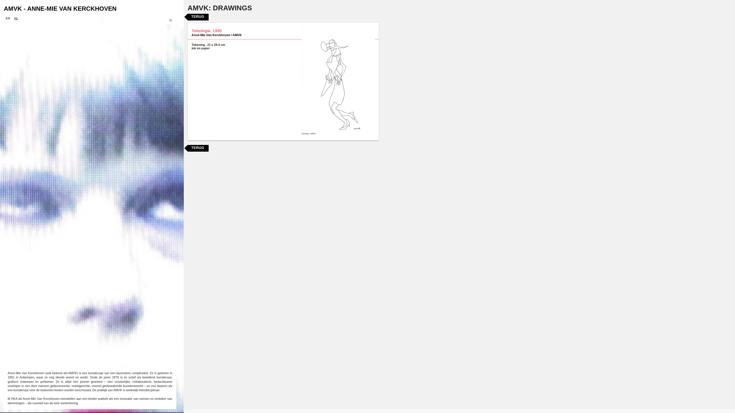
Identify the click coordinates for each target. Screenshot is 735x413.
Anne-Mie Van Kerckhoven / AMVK (217, 35)
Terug (197, 17)
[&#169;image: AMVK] (338, 80)
